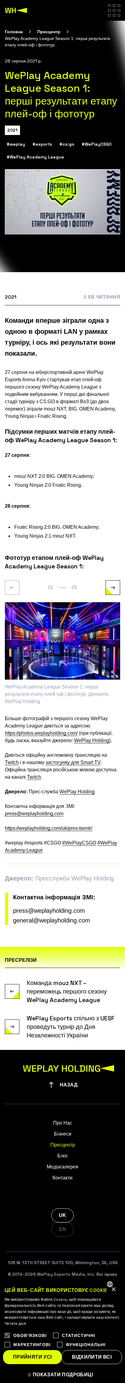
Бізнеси (62, 1134)
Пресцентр (48, 31)
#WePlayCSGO (97, 144)
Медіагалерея (62, 1167)
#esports (42, 144)
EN (62, 1229)
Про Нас (62, 1123)
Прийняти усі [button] (32, 1357)
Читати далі (15, 1323)
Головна (14, 31)
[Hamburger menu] (114, 10)
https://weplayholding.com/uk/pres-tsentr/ (48, 828)
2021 (12, 130)
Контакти (62, 1178)
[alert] (62, 1330)
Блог (62, 1156)
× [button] (113, 1289)
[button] (62, 1374)
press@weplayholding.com (34, 813)
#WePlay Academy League (35, 157)
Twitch (12, 762)
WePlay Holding (91, 740)
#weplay (16, 144)
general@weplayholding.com (51, 920)
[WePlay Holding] (16, 10)
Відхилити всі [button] (92, 1357)
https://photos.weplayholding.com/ (41, 733)
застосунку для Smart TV (73, 762)
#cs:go (66, 144)
